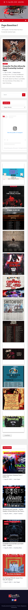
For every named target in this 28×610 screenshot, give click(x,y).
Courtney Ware (18, 547)
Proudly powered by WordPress (9, 605)
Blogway (23, 605)
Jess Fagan (17, 479)
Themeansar (14, 607)
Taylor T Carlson (18, 513)
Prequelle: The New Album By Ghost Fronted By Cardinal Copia (14, 68)
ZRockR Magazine (8, 148)
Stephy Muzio (16, 72)
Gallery (16, 453)
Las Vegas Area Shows (9, 487)
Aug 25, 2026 (8, 479)
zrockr (15, 148)
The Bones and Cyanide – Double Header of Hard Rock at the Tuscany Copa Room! (14, 511)
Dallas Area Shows (9, 453)
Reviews (5, 63)
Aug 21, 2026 (8, 582)
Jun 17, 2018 (7, 72)
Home (3, 27)
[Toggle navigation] (25, 20)
